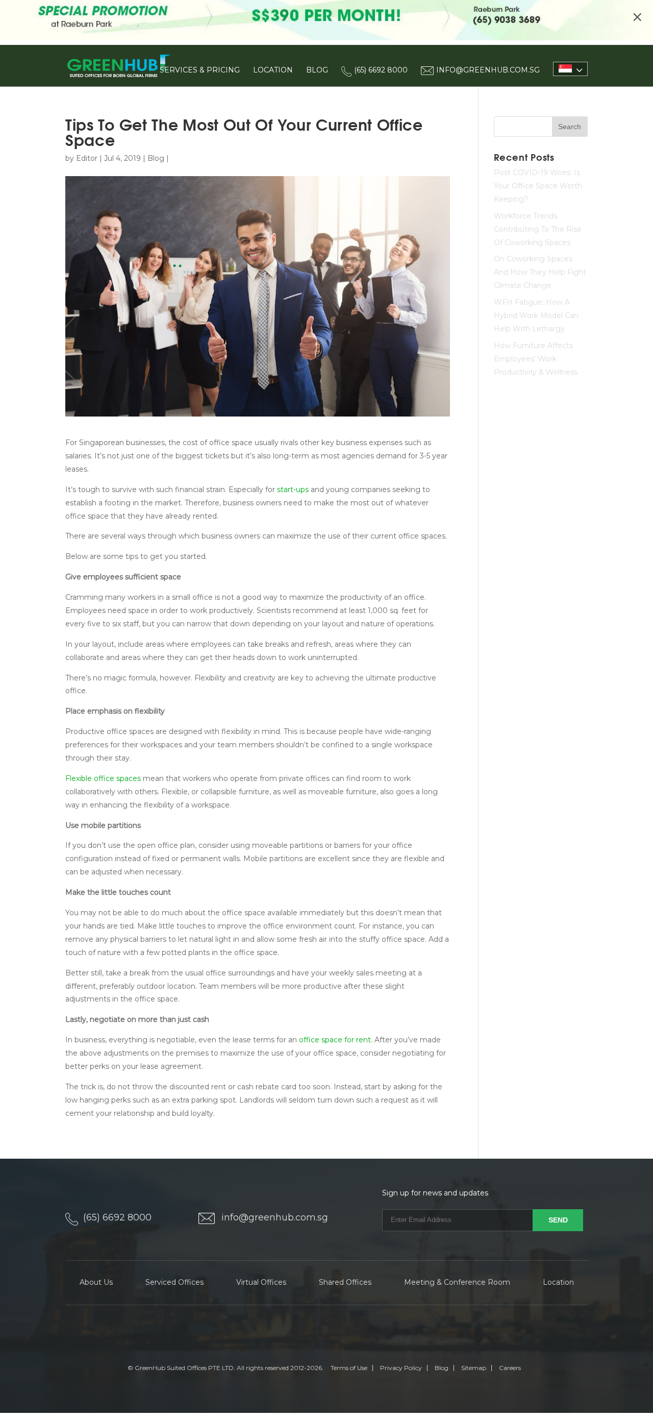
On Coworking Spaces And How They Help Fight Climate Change (540, 272)
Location (273, 70)
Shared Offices (345, 1282)
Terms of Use (349, 1368)
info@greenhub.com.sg (274, 1217)
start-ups (293, 489)
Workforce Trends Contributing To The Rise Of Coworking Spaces (538, 229)
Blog (317, 70)
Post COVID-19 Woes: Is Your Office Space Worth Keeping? (538, 186)
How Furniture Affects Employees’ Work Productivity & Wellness (535, 359)
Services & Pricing (200, 70)
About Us (96, 1282)
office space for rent (335, 1039)
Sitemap (473, 1368)
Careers (510, 1368)
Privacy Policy (401, 1368)
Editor (86, 158)
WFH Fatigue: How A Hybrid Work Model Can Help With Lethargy (536, 315)
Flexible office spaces (103, 778)
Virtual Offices (261, 1282)
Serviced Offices (174, 1282)
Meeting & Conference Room (457, 1282)
